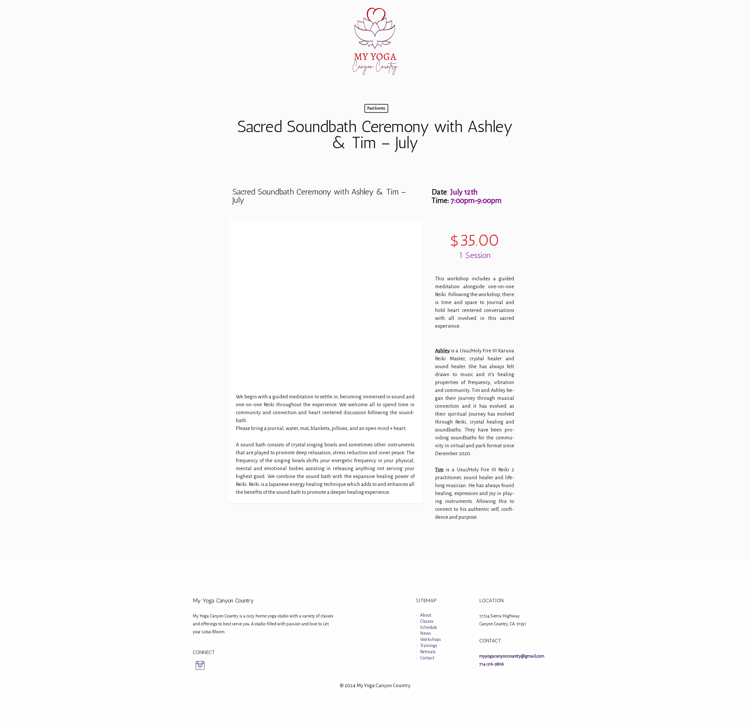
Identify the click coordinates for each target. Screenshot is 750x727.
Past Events (376, 108)
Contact (427, 658)
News (425, 633)
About (425, 615)
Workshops (430, 639)
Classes (427, 621)
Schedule (428, 627)
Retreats (428, 651)
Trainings (428, 645)
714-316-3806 (491, 664)
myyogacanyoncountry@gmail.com (511, 656)
